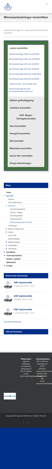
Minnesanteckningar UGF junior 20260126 (24, 79)
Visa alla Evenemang (12, 322)
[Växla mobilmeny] (47, 4)
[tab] (26, 48)
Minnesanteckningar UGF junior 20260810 (24, 54)
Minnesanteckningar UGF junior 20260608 (24, 59)
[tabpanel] (26, 74)
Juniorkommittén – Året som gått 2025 (23, 84)
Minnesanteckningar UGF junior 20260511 (24, 64)
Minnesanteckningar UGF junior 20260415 (24, 69)
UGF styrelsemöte (23, 282)
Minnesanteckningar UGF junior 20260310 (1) (25, 74)
